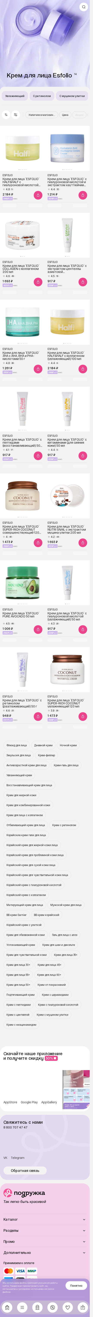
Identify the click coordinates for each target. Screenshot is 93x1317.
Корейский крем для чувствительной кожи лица (37, 874)
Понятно (76, 1285)
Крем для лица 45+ (49, 964)
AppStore (10, 1102)
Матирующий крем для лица (24, 904)
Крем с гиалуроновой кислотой (58, 1004)
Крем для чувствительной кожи (26, 954)
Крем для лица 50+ (18, 984)
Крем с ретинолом (64, 825)
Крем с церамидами (55, 994)
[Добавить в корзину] (38, 195)
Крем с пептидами (18, 1004)
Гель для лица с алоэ (64, 934)
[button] (15, 114)
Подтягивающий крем (20, 994)
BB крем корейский (46, 914)
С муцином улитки (72, 95)
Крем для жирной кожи (21, 795)
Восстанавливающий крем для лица (29, 785)
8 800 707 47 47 (15, 1127)
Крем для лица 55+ (18, 974)
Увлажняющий (14, 95)
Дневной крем (43, 745)
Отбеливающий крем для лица (25, 825)
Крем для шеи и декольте (58, 944)
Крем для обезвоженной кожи (25, 934)
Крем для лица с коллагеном (24, 815)
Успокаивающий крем (20, 944)
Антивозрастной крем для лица (26, 765)
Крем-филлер (46, 755)
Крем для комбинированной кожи (28, 805)
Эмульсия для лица (18, 755)
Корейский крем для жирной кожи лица (32, 844)
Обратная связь (25, 1170)
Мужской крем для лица (66, 904)
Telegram (17, 1158)
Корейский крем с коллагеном (26, 894)
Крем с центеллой (17, 1014)
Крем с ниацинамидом (21, 1024)
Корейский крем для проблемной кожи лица (35, 854)
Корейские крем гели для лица (26, 834)
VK (5, 1158)
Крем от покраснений (52, 984)
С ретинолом (42, 95)
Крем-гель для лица (66, 765)
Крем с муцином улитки (52, 1014)
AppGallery (49, 1102)
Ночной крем (68, 745)
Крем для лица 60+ (49, 974)
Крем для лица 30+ (18, 964)
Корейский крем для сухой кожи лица (30, 864)
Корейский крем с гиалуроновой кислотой (33, 884)
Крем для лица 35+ (65, 954)
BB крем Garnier (16, 914)
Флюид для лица (16, 745)
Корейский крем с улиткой (24, 924)
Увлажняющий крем (19, 775)
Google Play (29, 1102)
